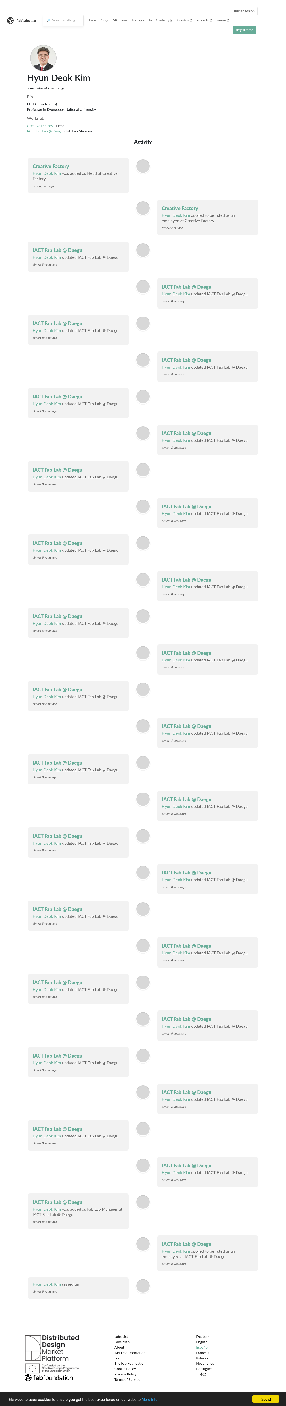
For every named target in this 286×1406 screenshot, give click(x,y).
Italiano (202, 1358)
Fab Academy (159, 20)
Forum (221, 20)
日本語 (201, 1374)
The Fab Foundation (129, 1363)
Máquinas (120, 20)
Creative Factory (40, 126)
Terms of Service (127, 1379)
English (201, 1342)
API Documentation (129, 1353)
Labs (92, 20)
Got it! (266, 1399)
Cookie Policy (125, 1369)
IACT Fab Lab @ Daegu (45, 131)
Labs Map (122, 1342)
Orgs (104, 20)
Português (204, 1369)
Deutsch (202, 1337)
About (119, 1347)
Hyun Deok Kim (47, 174)
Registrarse (244, 30)
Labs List (121, 1337)
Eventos (183, 20)
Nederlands (205, 1363)
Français (202, 1353)
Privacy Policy (125, 1374)
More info (149, 1399)
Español (202, 1347)
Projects (202, 20)
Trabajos (138, 20)
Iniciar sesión (244, 11)
